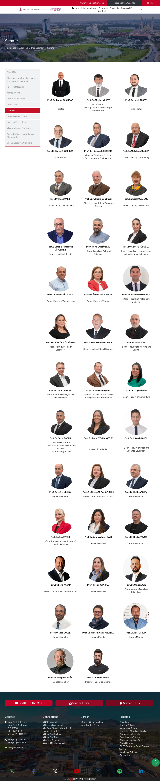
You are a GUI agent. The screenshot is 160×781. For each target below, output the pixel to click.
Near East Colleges (53, 734)
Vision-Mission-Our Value (19, 128)
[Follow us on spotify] (119, 770)
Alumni (83, 3)
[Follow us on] (55, 770)
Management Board (16, 116)
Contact (102, 11)
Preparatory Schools (130, 734)
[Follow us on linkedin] (141, 770)
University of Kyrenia (54, 725)
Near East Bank (51, 737)
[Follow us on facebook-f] (33, 770)
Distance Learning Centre (132, 740)
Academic (91, 8)
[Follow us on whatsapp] (12, 770)
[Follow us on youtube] (76, 770)
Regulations (125, 755)
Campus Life (127, 8)
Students (114, 8)
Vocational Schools (129, 728)
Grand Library (126, 743)
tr (148, 3)
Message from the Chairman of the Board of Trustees (21, 79)
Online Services (96, 3)
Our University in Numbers (19, 143)
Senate (10, 110)
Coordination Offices (130, 737)
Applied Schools (127, 725)
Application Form (90, 725)
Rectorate (12, 104)
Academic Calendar (129, 752)
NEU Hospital (50, 722)
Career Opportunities (92, 722)
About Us (80, 8)
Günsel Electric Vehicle (55, 743)
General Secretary (16, 122)
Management (37, 48)
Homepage (11, 48)
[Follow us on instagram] (98, 770)
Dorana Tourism (51, 740)
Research (103, 8)
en (152, 3)
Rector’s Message (15, 87)
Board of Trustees (15, 98)
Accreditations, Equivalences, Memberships (21, 135)
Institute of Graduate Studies (134, 731)
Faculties (124, 722)
